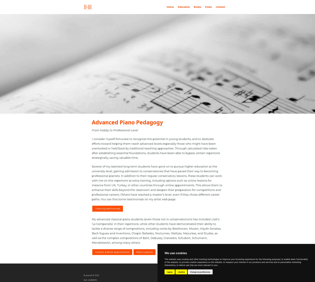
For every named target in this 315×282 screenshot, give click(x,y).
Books (197, 7)
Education (184, 7)
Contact (220, 7)
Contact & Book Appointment (112, 252)
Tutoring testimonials (107, 208)
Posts (208, 7)
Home (170, 7)
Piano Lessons (144, 252)
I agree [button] (170, 272)
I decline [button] (181, 272)
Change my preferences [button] (200, 272)
